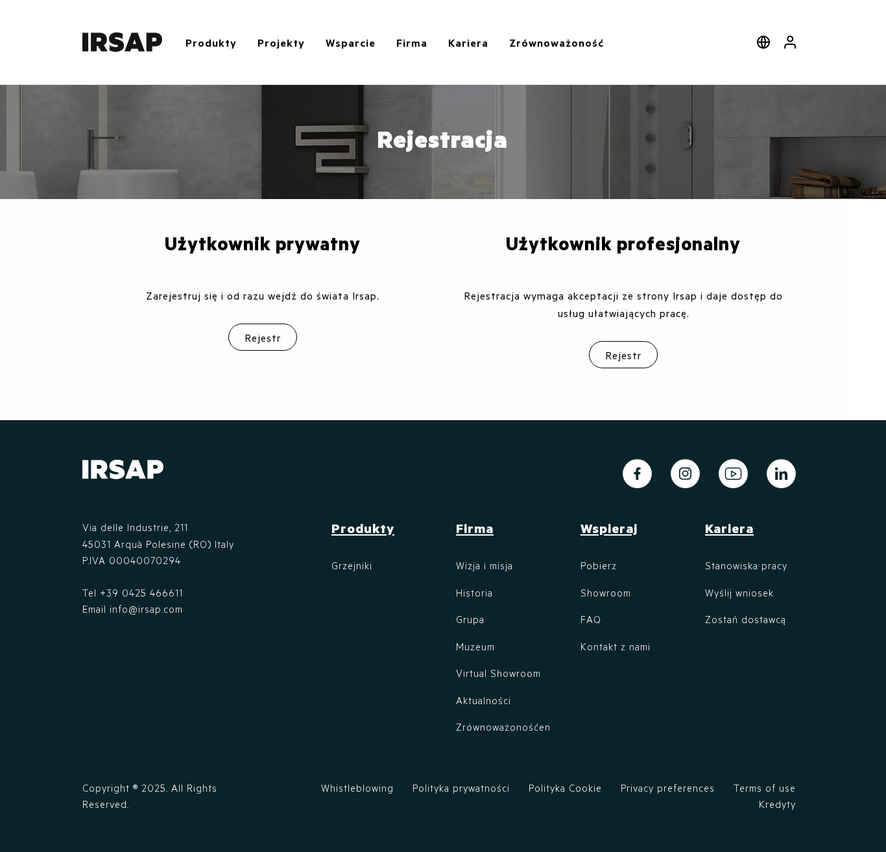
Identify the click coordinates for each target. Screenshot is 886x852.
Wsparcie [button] (351, 42)
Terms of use (765, 787)
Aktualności (483, 700)
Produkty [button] (211, 42)
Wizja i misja (484, 565)
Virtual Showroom (498, 673)
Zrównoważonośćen (503, 726)
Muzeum (475, 646)
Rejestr (263, 337)
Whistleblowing (357, 787)
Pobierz (599, 565)
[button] (790, 42)
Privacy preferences (668, 787)
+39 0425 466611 (141, 592)
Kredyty (777, 804)
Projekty (281, 42)
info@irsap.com (146, 608)
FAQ (591, 619)
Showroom (606, 592)
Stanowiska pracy (746, 565)
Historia (474, 592)
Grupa (470, 619)
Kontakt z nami (616, 646)
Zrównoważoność (556, 42)
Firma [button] (411, 42)
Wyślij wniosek (739, 592)
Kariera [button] (468, 42)
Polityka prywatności (461, 787)
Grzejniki (351, 565)
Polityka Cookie (565, 787)
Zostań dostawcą (745, 619)
